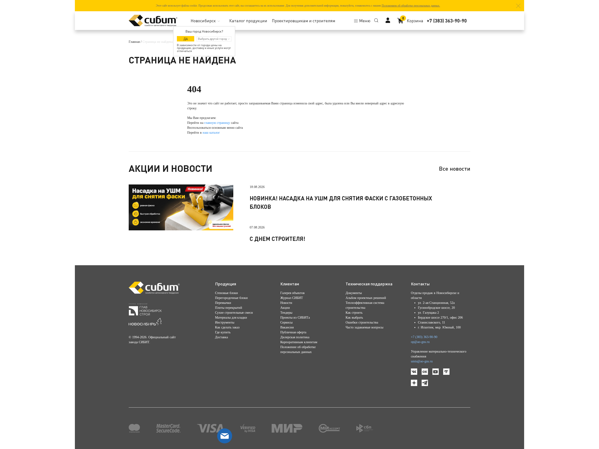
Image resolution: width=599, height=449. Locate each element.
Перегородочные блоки (231, 298)
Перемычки (223, 303)
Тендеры (286, 312)
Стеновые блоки (226, 293)
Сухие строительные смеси (234, 312)
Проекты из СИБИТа (295, 317)
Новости (286, 303)
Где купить (222, 332)
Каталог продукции (248, 20)
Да (185, 39)
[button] (518, 6)
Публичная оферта (293, 332)
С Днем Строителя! (277, 238)
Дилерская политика (294, 337)
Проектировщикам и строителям (303, 20)
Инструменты (224, 322)
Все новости (454, 168)
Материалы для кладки (231, 317)
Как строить (354, 312)
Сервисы (286, 322)
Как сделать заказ (227, 327)
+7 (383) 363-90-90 (447, 20)
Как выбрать (354, 317)
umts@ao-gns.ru (422, 361)
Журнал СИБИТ (291, 298)
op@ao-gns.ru (420, 342)
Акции (285, 307)
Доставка (221, 337)
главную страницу (217, 123)
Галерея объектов (292, 293)
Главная (134, 42)
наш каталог (211, 132)
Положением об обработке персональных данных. (411, 5)
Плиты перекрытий (228, 307)
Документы (354, 293)
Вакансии (287, 327)
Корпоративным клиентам (298, 342)
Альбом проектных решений (366, 298)
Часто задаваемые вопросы (364, 327)
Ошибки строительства (362, 322)
